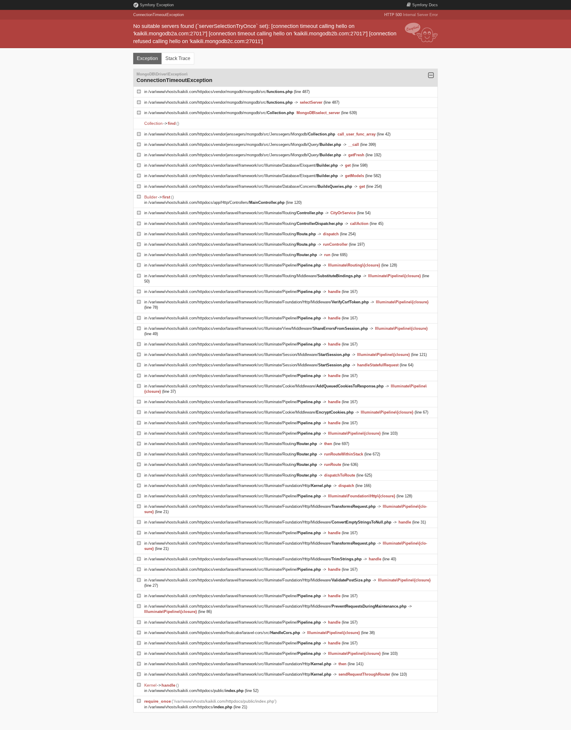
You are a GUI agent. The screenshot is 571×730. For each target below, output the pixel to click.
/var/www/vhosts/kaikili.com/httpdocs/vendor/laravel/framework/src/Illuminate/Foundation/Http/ (239, 485)
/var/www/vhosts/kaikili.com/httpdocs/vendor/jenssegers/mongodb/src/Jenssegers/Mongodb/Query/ (244, 144)
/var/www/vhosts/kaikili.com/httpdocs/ (190, 707)
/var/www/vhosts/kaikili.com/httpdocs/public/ (196, 690)
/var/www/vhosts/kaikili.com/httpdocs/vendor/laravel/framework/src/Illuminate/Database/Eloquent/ (243, 165)
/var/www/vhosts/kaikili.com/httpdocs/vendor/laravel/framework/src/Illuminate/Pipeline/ (234, 265)
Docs (425, 5)
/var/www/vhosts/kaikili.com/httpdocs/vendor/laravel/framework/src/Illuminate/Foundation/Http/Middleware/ (258, 302)
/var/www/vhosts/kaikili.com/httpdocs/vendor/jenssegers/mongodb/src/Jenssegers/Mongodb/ (241, 134)
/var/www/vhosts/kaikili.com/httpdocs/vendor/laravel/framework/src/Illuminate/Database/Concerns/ (250, 186)
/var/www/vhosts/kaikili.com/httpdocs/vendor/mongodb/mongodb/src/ (220, 91)
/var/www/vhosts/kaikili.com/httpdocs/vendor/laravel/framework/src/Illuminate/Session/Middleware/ (249, 354)
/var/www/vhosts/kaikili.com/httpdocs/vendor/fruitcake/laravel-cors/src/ (224, 632)
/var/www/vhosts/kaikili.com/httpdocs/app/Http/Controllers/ (216, 202)
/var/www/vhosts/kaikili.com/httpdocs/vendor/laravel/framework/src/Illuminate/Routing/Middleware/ (254, 276)
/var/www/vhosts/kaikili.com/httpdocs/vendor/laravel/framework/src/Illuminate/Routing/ (235, 213)
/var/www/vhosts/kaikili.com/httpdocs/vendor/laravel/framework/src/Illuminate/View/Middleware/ (258, 328)
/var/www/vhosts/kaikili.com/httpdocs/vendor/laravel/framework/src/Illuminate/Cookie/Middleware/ (266, 386)
